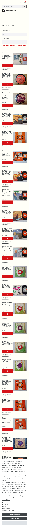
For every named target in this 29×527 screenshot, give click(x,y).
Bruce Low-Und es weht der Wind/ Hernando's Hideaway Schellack (6, 95)
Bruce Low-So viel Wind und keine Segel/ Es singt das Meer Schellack (6, 75)
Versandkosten (5, 69)
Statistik (6, 504)
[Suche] (24, 6)
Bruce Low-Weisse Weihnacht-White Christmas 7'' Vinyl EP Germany (7, 55)
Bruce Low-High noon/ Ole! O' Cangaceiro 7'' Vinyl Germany (7, 268)
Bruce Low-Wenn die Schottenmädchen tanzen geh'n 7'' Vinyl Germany (7, 305)
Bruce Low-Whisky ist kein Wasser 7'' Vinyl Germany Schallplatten (7, 420)
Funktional (7, 508)
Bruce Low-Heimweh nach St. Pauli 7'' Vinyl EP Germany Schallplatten (7, 172)
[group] (20, 59)
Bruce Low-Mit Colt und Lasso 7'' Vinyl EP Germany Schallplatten (6, 153)
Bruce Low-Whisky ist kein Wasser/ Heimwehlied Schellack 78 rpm (7, 459)
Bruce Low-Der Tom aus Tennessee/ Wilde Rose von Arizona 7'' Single (7, 439)
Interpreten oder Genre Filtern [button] (15, 45)
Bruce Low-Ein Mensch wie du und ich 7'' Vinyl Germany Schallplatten (7, 134)
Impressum (22, 494)
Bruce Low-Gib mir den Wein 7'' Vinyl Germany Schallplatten (7, 286)
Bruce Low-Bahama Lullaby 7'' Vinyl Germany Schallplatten (7, 343)
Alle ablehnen (14, 518)
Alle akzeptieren (14, 514)
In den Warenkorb (7, 65)
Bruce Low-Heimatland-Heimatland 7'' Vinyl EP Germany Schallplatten (6, 192)
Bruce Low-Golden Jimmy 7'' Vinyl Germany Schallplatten (7, 401)
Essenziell (6, 502)
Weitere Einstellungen (8, 510)
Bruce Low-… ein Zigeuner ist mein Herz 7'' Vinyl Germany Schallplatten (7, 249)
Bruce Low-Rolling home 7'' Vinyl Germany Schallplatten (7, 212)
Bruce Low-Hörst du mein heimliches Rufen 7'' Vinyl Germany (7, 230)
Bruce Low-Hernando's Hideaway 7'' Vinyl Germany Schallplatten (6, 324)
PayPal (6, 506)
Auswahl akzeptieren (14, 523)
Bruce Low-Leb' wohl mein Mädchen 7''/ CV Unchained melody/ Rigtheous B (7, 382)
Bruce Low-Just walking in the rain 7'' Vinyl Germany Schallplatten (6, 362)
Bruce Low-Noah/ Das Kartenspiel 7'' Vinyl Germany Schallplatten (7, 115)
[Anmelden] (20, 2)
